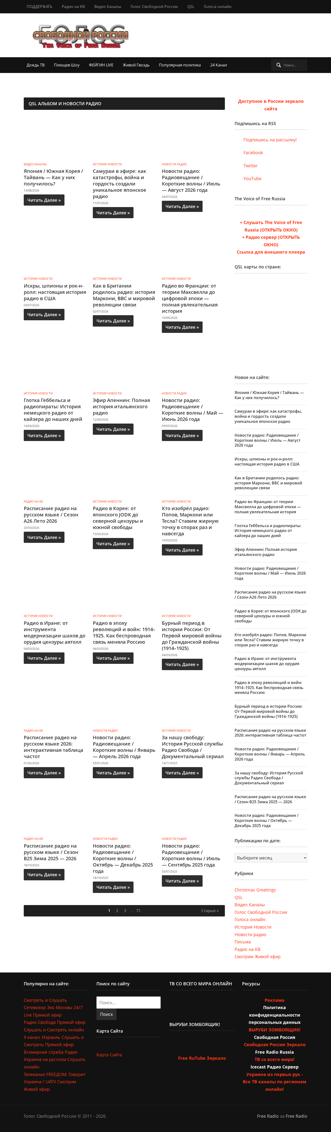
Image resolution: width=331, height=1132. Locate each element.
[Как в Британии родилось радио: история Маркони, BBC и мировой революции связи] (124, 252)
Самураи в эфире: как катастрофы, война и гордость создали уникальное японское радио (119, 184)
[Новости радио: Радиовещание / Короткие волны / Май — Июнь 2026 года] (193, 366)
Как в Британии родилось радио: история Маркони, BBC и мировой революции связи (124, 295)
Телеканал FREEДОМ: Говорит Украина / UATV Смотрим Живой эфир (54, 1081)
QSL (190, 6)
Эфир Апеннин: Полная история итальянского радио (121, 406)
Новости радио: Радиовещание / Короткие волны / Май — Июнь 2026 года (192, 409)
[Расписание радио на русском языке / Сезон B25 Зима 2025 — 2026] (55, 812)
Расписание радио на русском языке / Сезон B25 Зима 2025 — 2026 (51, 852)
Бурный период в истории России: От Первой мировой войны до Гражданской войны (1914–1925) (191, 635)
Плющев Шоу (66, 65)
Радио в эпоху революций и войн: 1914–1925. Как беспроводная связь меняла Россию (124, 632)
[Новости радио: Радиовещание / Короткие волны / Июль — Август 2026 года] (193, 137)
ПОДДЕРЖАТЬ (39, 6)
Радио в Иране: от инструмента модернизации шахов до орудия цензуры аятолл (54, 632)
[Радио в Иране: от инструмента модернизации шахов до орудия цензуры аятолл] (55, 589)
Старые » (210, 910)
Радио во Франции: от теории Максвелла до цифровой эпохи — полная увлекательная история (190, 298)
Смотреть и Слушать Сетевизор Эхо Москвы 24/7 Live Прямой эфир (53, 1007)
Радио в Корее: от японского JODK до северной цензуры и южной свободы (118, 517)
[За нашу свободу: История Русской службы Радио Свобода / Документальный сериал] (193, 703)
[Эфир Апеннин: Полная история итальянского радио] (124, 366)
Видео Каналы (107, 6)
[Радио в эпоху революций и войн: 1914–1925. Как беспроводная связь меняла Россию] (124, 589)
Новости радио (174, 164)
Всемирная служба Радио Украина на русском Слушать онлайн (55, 1059)
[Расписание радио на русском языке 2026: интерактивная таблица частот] (55, 703)
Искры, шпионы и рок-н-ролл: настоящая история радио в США (55, 292)
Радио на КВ (73, 6)
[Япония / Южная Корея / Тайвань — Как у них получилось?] (55, 137)
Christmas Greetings (255, 890)
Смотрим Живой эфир (258, 956)
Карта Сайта (109, 1055)
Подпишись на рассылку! (269, 140)
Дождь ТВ (36, 65)
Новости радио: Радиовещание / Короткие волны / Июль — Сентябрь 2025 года (191, 855)
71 (138, 910)
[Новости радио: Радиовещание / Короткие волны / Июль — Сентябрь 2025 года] (193, 812)
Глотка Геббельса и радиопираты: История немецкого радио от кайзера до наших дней (53, 409)
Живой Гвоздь (136, 65)
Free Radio (268, 1116)
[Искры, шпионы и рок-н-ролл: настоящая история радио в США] (55, 252)
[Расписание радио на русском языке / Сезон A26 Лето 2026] (55, 474)
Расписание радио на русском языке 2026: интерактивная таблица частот (53, 747)
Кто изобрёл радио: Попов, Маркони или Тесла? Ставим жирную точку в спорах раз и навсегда (190, 521)
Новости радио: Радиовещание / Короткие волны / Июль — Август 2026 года (191, 180)
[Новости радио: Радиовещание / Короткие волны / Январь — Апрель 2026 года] (124, 703)
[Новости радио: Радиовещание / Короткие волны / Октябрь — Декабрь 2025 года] (124, 812)
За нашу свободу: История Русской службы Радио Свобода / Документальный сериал (193, 747)
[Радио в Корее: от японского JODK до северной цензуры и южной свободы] (124, 474)
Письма (243, 942)
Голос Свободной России (154, 6)
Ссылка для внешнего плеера (271, 252)
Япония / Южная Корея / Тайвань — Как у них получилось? (53, 177)
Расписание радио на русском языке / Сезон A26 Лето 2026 (51, 514)
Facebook (252, 152)
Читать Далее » (44, 200)
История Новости (107, 164)
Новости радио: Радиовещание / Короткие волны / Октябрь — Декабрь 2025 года (123, 858)
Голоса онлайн (217, 6)
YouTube (251, 178)
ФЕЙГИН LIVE (101, 65)
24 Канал (218, 65)
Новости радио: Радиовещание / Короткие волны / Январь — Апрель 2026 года (124, 747)
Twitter (250, 166)
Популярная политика (180, 65)
